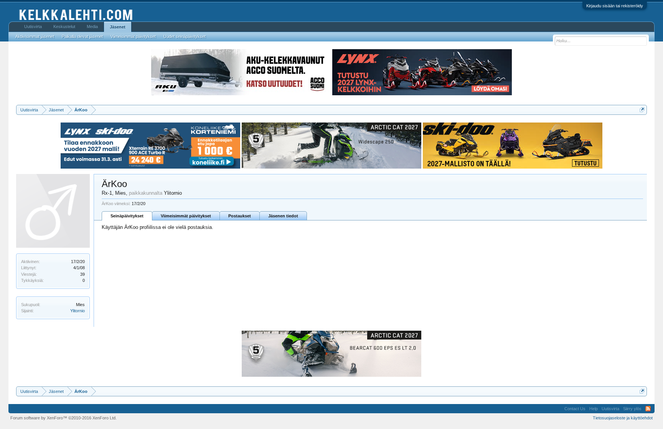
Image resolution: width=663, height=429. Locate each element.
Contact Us (574, 408)
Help (593, 408)
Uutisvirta (33, 26)
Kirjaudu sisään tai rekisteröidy (614, 5)
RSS (648, 408)
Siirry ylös (632, 408)
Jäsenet (117, 27)
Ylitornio (77, 310)
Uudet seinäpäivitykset (184, 36)
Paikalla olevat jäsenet (82, 36)
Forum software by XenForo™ (63, 418)
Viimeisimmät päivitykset (186, 216)
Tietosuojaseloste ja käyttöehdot (623, 418)
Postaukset (239, 216)
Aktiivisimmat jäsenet (34, 36)
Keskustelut (64, 26)
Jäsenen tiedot (283, 216)
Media (92, 26)
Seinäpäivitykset (126, 216)
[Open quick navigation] (642, 109)
